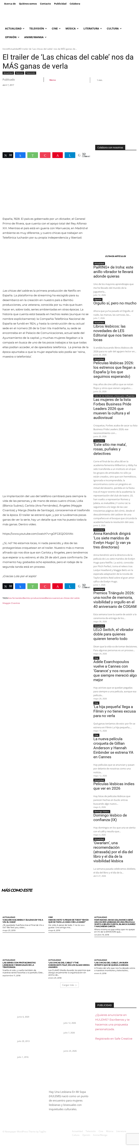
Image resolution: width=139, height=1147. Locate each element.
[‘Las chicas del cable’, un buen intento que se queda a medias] (115, 947)
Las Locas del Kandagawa (30, 1012)
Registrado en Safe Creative (113, 1038)
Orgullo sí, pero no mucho (114, 303)
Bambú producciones (34, 598)
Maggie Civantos (11, 603)
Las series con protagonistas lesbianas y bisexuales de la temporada (19, 964)
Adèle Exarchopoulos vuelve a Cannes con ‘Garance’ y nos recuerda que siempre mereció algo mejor (115, 671)
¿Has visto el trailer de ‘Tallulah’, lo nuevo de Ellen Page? (30, 1050)
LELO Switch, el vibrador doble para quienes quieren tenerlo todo (113, 634)
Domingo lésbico (101, 811)
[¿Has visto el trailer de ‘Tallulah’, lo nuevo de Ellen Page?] (9, 1049)
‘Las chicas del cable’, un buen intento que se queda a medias (111, 963)
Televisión (30, 73)
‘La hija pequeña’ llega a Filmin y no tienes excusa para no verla (114, 711)
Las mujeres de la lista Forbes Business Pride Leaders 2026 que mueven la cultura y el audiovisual (112, 408)
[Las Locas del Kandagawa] (9, 1015)
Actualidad (14, 48)
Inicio (5, 48)
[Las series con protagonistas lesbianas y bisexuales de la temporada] (24, 947)
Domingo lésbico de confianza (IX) (110, 817)
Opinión (97, 299)
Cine (96, 658)
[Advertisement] (69, 117)
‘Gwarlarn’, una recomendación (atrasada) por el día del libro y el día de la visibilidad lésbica (113, 852)
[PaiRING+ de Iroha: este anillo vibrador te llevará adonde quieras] (55, 1015)
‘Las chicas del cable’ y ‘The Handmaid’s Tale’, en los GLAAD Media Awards (68, 964)
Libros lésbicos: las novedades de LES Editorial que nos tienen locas (113, 333)
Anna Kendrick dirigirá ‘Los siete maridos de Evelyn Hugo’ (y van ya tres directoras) (111, 540)
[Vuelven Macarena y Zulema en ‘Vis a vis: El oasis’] (24, 904)
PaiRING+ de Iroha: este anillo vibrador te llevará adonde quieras (113, 271)
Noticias (19, 73)
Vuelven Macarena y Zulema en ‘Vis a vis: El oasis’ (23, 921)
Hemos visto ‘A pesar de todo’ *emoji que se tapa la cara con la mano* (68, 921)
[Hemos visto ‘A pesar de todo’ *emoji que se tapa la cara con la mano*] (69, 904)
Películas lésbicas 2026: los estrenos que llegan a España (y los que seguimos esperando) (114, 370)
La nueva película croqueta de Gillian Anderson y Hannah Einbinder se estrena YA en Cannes (113, 748)
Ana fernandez (15, 598)
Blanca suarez (52, 598)
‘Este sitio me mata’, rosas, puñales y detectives (110, 449)
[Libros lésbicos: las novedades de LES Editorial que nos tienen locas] (55, 1043)
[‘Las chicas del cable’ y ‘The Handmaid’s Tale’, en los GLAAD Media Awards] (69, 947)
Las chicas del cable (69, 598)
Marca (52, 80)
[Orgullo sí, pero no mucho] (55, 1031)
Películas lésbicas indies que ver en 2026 (113, 786)
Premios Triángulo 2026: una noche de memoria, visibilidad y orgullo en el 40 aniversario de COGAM (114, 600)
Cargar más (68, 984)
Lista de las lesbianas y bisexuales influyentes (114, 396)
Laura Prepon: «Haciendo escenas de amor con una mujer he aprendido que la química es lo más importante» (30, 1031)
